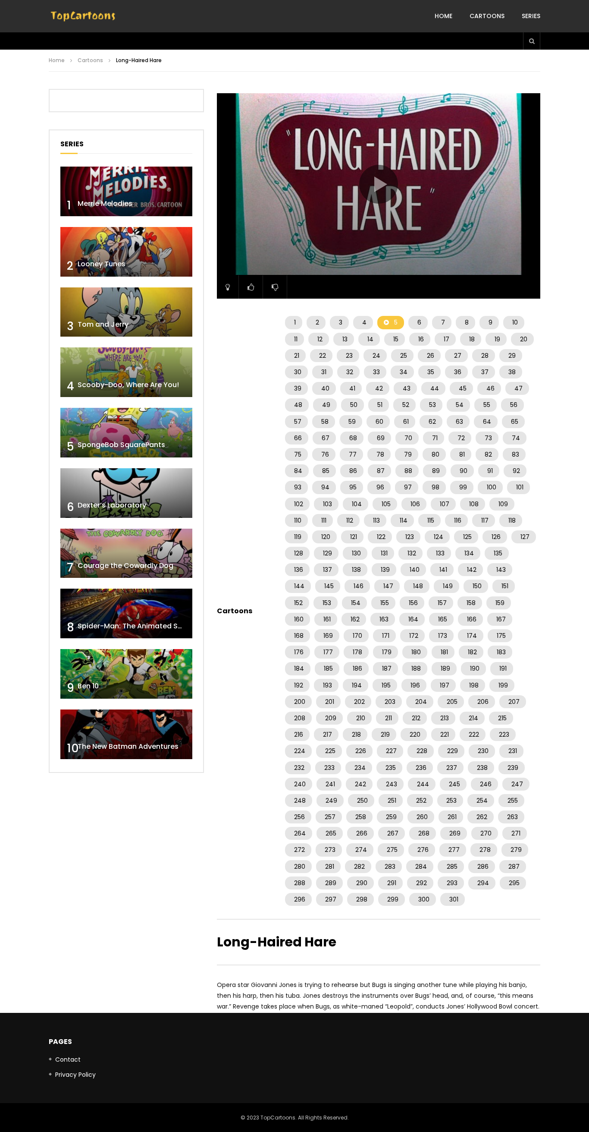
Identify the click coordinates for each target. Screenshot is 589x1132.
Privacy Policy (75, 1074)
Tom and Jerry (103, 324)
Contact (68, 1059)
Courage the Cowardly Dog (125, 566)
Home (443, 16)
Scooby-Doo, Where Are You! (128, 385)
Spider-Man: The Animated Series (136, 626)
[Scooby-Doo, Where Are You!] (126, 372)
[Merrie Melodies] (126, 191)
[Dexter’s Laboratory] (126, 493)
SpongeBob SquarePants (121, 445)
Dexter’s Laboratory (112, 505)
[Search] (531, 41)
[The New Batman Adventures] (126, 734)
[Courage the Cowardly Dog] (126, 553)
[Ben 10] (126, 674)
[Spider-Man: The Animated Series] (126, 613)
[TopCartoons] (83, 16)
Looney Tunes (101, 264)
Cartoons (487, 16)
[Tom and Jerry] (126, 312)
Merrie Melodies (105, 203)
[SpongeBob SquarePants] (126, 432)
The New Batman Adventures (128, 746)
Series (531, 16)
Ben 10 (88, 686)
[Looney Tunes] (126, 252)
